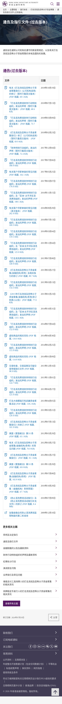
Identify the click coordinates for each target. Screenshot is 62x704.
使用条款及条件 (10, 672)
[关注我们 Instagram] (35, 646)
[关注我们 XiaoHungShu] (43, 647)
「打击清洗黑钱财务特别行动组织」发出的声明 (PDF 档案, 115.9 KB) (23, 348)
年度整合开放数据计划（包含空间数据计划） (24, 664)
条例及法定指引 (10, 535)
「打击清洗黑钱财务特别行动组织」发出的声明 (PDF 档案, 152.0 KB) (23, 327)
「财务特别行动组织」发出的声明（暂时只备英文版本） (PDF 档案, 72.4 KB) (23, 151)
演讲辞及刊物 (9, 568)
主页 (5, 10)
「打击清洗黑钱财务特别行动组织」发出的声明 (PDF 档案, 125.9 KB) (23, 392)
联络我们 (8, 633)
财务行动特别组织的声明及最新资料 (20, 555)
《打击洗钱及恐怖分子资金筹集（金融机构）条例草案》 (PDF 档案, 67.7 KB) (23, 489)
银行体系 (23, 10)
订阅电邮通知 (10, 640)
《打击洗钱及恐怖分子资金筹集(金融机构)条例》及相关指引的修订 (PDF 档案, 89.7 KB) (23, 273)
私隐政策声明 (12, 668)
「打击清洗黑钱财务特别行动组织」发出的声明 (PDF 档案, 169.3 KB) (23, 222)
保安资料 (26, 668)
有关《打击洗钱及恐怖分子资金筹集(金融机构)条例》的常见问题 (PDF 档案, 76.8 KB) (23, 446)
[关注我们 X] (52, 646)
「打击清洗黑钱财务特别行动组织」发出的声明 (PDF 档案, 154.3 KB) (23, 285)
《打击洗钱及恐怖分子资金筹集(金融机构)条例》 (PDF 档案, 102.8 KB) (23, 476)
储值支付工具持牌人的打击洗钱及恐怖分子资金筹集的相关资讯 (27, 583)
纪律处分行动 (9, 561)
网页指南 (38, 668)
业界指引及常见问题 (12, 575)
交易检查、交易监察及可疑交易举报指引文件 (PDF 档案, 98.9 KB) (23, 368)
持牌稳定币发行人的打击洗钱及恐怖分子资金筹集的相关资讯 (27, 592)
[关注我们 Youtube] (56, 646)
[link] (52, 4)
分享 (55, 617)
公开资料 (7, 660)
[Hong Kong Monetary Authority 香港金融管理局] (20, 3)
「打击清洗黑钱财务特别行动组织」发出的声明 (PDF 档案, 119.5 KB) (23, 234)
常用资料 (8, 653)
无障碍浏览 (20, 660)
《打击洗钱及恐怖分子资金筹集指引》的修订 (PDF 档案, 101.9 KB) (23, 424)
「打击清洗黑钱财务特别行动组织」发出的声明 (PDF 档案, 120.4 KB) (23, 413)
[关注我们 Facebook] (31, 646)
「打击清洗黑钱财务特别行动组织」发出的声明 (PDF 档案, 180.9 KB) (23, 163)
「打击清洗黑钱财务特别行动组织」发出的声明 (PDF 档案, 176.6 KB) (23, 184)
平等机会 (52, 664)
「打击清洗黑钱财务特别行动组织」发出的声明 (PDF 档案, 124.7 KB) (23, 380)
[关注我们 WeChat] (47, 646)
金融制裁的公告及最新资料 (15, 548)
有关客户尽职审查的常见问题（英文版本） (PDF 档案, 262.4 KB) (23, 211)
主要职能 (13, 10)
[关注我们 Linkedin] (39, 646)
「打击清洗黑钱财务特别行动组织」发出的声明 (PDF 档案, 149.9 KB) (23, 261)
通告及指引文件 (10, 541)
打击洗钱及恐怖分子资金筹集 (42, 10)
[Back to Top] (55, 692)
